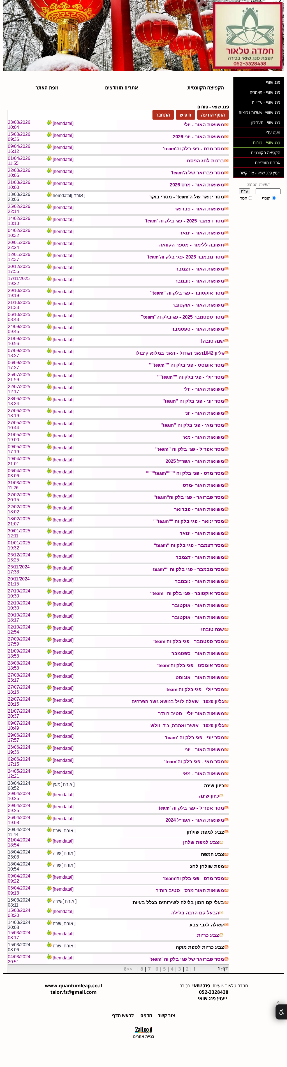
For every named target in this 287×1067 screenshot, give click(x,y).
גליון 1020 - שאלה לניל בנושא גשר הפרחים (177, 701)
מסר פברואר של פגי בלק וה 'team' (186, 959)
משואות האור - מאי (203, 437)
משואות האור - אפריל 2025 (195, 461)
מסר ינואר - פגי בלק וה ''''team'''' (188, 521)
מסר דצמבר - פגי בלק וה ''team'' (189, 545)
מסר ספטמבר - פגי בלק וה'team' (188, 641)
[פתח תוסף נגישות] (281, 1011)
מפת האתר (47, 87)
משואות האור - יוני (204, 413)
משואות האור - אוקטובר (198, 305)
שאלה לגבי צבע (206, 925)
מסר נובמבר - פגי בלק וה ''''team (188, 569)
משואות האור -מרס (203, 485)
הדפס (145, 1015)
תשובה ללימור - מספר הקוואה (191, 245)
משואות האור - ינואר (202, 233)
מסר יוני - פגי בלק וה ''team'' (193, 401)
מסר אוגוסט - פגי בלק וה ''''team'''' (186, 365)
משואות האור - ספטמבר (198, 329)
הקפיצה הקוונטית (265, 152)
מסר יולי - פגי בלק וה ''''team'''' (190, 377)
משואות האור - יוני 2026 (198, 136)
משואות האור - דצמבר (200, 269)
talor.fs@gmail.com (73, 992)
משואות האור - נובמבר (199, 281)
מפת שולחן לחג (207, 866)
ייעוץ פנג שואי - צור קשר (260, 173)
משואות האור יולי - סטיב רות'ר (191, 713)
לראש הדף (123, 1015)
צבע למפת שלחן (201, 842)
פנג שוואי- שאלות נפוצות (259, 112)
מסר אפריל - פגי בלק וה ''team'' (189, 449)
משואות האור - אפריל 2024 (195, 820)
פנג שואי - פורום (266, 142)
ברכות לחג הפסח (205, 160)
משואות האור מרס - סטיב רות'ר (190, 890)
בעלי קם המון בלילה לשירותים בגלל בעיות (178, 902)
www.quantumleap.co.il (73, 985)
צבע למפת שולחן (205, 832)
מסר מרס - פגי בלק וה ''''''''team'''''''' (185, 473)
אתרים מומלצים (267, 162)
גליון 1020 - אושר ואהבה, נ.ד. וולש (187, 725)
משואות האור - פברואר (199, 209)
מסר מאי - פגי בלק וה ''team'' (192, 425)
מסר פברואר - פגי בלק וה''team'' (189, 497)
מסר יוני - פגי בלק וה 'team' (194, 737)
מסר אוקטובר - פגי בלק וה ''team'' (187, 293)
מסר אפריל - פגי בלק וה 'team (191, 808)
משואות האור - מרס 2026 (197, 185)
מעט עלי (273, 132)
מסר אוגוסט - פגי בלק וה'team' (190, 665)
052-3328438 (213, 992)
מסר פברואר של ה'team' (197, 173)
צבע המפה (212, 854)
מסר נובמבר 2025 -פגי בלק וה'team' (185, 257)
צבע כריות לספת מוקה (200, 947)
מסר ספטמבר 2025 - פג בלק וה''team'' (182, 317)
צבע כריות (208, 935)
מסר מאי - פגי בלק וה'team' (194, 761)
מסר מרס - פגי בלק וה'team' (193, 148)
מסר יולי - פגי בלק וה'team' (194, 689)
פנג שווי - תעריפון (265, 122)
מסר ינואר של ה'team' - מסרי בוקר (186, 197)
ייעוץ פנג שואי (212, 998)
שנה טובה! (212, 341)
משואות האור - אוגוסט (199, 677)
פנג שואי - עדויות (266, 102)
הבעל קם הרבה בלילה (195, 913)
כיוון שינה (214, 785)
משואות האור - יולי (204, 124)
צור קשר (166, 1015)
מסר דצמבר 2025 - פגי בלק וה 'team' (184, 221)
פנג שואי (273, 82)
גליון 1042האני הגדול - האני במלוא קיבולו (179, 353)
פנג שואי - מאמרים (265, 92)
